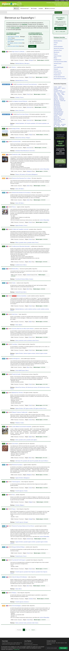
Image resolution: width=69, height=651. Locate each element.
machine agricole (57, 88)
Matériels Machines (19, 63)
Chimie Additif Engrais (20, 370)
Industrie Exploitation (20, 123)
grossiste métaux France (32, 242)
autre (59, 126)
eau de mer (58, 125)
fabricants (63, 119)
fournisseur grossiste (58, 109)
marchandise (61, 98)
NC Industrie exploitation (30, 123)
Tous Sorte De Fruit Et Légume (18, 560)
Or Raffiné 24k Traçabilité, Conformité (20, 229)
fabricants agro (57, 119)
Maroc (30, 261)
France (30, 77)
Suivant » (34, 629)
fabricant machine (57, 118)
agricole (59, 86)
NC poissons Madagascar (31, 174)
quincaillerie (63, 124)
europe (58, 93)
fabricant (55, 95)
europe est (56, 96)
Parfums (14, 207)
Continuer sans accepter (52, 648)
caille (55, 93)
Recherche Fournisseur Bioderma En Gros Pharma (23, 526)
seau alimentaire (57, 105)
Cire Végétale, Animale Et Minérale (19, 101)
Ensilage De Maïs (16, 128)
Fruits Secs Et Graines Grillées (22, 279)
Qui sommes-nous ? (28, 643)
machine (10, 38)
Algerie (30, 321)
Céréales (17, 97)
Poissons (17, 174)
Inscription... (32, 46)
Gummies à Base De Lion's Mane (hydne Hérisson (23, 328)
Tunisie (30, 419)
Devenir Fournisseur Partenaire (31, 644)
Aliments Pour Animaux (20, 137)
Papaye (13, 509)
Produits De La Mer (16, 154)
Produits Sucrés (18, 556)
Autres (16, 110)
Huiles (16, 324)
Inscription (62, 0)
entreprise (56, 89)
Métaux (17, 242)
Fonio (13, 494)
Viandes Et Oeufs (19, 292)
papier (63, 125)
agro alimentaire (57, 103)
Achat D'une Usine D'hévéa (22, 114)
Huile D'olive (14, 314)
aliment (59, 94)
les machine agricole (58, 90)
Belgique (30, 502)
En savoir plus (16, 649)
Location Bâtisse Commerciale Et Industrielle (21, 426)
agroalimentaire (57, 104)
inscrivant (24, 24)
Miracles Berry (15, 268)
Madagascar (29, 171)
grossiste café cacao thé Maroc (41, 460)
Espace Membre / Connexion (60, 78)
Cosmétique (14, 344)
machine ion (56, 91)
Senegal (30, 519)
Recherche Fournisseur (17, 464)
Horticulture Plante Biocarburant (22, 150)
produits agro (62, 100)
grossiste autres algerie (32, 439)
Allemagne (31, 60)
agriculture (56, 98)
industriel (61, 96)
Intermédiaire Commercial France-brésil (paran (27, 84)
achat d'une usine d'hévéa (13, 46)
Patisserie (17, 422)
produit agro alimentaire (58, 113)
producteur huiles (22, 622)
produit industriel (57, 106)
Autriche (28, 538)
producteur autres (23, 340)
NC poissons (22, 174)
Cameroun (31, 598)
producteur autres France (32, 340)
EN (67, 0)
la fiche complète (15, 28)
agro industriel (56, 101)
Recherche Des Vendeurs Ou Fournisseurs (21, 192)
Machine (14, 67)
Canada (28, 274)
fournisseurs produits (58, 110)
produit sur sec (57, 123)
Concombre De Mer (16, 141)
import (62, 93)
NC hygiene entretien (28, 408)
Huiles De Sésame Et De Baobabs (19, 577)
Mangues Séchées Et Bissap (18, 547)
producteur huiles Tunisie (32, 622)
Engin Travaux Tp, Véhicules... (18, 51)
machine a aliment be (58, 121)
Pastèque (14, 592)
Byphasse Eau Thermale (17, 392)
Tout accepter (63, 648)
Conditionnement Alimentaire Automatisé (20, 246)
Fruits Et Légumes (16, 481)
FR (66, 0)
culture (60, 115)
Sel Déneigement (16, 358)
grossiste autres (22, 439)
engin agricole (62, 91)
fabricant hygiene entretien (29, 353)
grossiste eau (56, 100)
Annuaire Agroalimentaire (59, 76)
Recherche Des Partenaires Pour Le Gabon (21, 178)
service (55, 126)
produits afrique (57, 124)
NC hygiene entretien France (40, 408)
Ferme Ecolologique (16, 605)
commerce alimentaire (58, 114)
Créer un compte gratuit (60, 31)
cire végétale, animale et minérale (15, 43)
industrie (60, 95)
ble (54, 125)
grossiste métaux (23, 242)
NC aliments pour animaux (31, 387)
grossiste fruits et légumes (29, 571)
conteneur (56, 115)
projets (63, 94)
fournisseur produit (57, 120)
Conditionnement (19, 264)
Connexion (57, 0)
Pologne (30, 134)
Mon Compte (34, 8)
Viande (13, 283)
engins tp (63, 88)
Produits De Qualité (16, 374)
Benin (28, 289)
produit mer (56, 99)
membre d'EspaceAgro (44, 169)
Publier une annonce (50, 8)
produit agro (61, 99)
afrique (55, 94)
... (48, 58)
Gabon (28, 185)
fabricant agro (56, 116)
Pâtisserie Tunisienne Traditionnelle (19, 412)
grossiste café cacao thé (28, 460)
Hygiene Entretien (19, 225)
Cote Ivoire (29, 107)
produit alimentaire (57, 108)
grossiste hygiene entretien (29, 541)
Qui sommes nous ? (24, 8)
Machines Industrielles (21, 296)
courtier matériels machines (30, 309)
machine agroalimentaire (58, 111)
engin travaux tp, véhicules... (14, 36)
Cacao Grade (15, 443)
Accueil (16, 8)
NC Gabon (21, 188)
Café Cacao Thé (19, 460)
